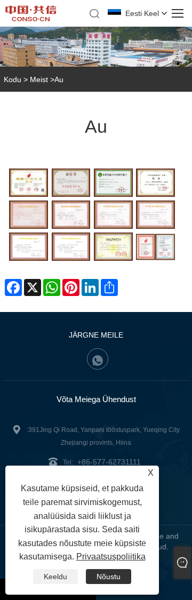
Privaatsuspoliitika (111, 556)
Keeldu (55, 576)
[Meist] (96, 47)
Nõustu (109, 576)
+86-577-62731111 (109, 462)
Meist (39, 79)
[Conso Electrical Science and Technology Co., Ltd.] (31, 18)
